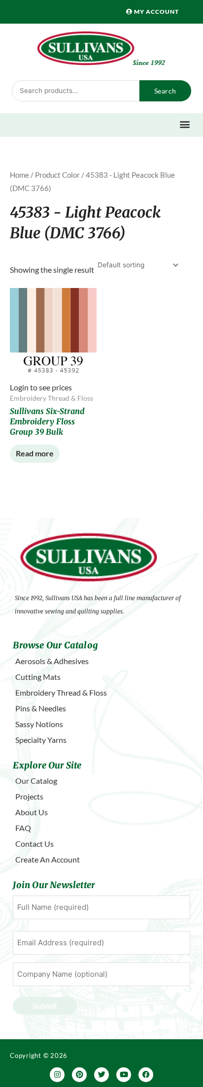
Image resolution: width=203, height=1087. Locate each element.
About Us (31, 812)
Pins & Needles (40, 708)
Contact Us (34, 843)
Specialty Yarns (41, 739)
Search (165, 91)
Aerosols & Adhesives (52, 661)
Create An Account (47, 859)
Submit (45, 1005)
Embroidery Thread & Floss (61, 692)
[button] (184, 124)
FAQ (23, 827)
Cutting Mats (38, 676)
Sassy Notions (39, 724)
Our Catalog (36, 780)
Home (19, 174)
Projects (29, 796)
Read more (35, 453)
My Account (156, 11)
